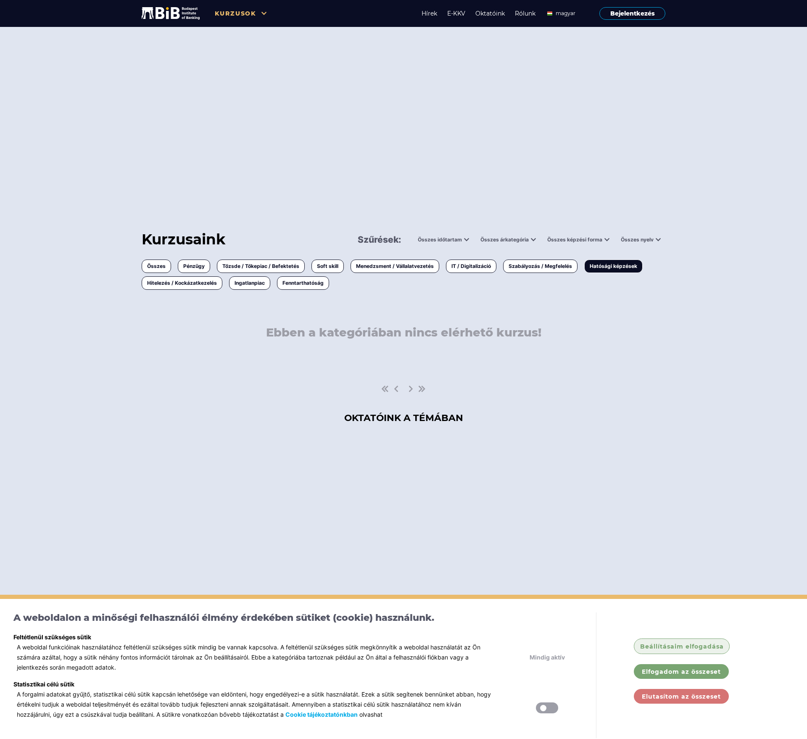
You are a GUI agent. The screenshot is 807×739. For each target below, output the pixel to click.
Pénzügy (194, 266)
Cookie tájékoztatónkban (321, 714)
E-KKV (456, 13)
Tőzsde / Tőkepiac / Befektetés (260, 266)
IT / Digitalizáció (471, 266)
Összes (156, 266)
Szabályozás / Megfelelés (540, 266)
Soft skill (327, 266)
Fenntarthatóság (303, 283)
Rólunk (525, 13)
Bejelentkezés (632, 13)
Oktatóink (490, 13)
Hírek (429, 13)
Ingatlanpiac (250, 283)
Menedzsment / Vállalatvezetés (395, 266)
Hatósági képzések (613, 266)
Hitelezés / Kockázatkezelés (182, 283)
